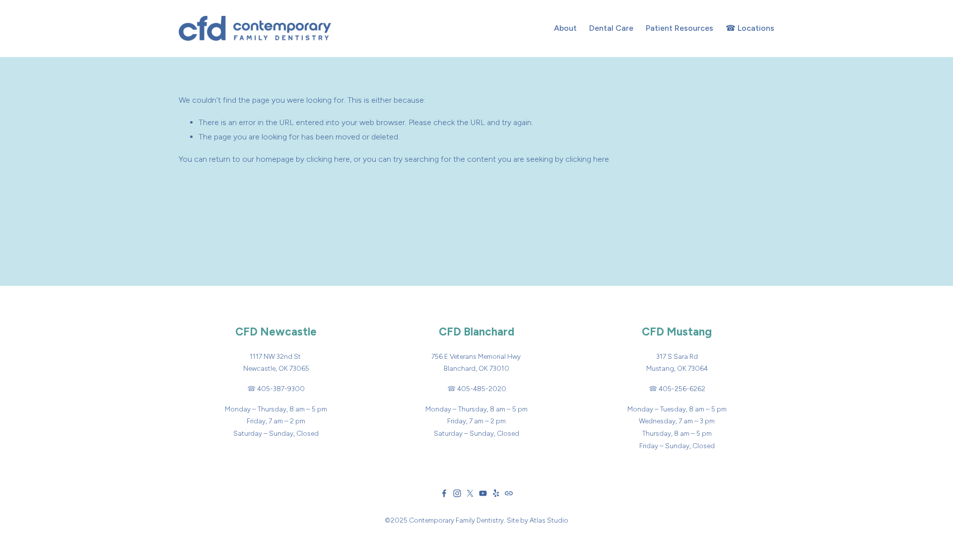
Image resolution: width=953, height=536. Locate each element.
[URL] (509, 493)
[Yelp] (496, 493)
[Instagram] (457, 493)
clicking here (328, 159)
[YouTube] (483, 493)
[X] (470, 493)
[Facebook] (444, 493)
